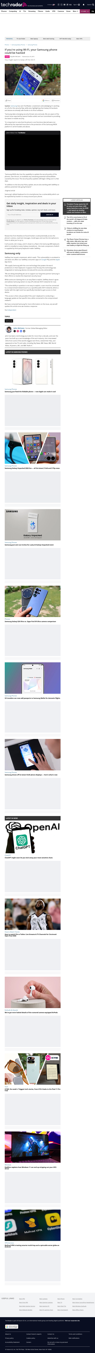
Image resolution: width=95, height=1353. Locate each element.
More (74, 11)
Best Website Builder (25, 1310)
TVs (24, 11)
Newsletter (57, 100)
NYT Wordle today (65, 39)
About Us (8, 1334)
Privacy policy (9, 1338)
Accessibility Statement (12, 1342)
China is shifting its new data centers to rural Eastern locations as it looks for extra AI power (78, 231)
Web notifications (74, 1338)
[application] (33, 150)
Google (43, 260)
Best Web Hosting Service (27, 1306)
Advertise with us (53, 1338)
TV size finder (21, 39)
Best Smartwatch (63, 1310)
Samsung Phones (32, 45)
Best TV (60, 1302)
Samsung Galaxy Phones (18, 45)
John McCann (16, 56)
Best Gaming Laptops (46, 1302)
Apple (58, 260)
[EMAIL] (24, 331)
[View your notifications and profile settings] (83, 4)
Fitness (40, 11)
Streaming (32, 11)
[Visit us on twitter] (61, 5)
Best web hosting (48, 39)
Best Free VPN (23, 1302)
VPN (53, 11)
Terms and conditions (75, 1334)
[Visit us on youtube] (64, 5)
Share (9, 100)
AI (20, 11)
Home (68, 11)
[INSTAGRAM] (18, 331)
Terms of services (29, 220)
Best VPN (79, 39)
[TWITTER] (15, 331)
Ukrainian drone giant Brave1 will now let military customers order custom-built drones (77, 252)
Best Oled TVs (62, 1306)
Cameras (61, 11)
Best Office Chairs (77, 1310)
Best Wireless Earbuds (79, 1306)
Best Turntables (77, 1299)
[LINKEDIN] (21, 331)
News (7, 57)
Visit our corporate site (72, 1321)
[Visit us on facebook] (58, 5)
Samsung (14, 106)
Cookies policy (30, 1338)
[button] (90, 5)
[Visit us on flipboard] (67, 5)
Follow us (47, 100)
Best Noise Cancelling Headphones (83, 1302)
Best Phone (61, 1299)
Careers (28, 1342)
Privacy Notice (10, 221)
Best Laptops (44, 1299)
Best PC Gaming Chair (46, 1310)
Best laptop (34, 39)
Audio (47, 11)
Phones (4, 11)
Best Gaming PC (44, 1306)
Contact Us (51, 1334)
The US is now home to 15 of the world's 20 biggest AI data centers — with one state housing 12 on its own (77, 220)
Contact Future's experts (33, 1334)
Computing (13, 11)
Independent (11, 310)
